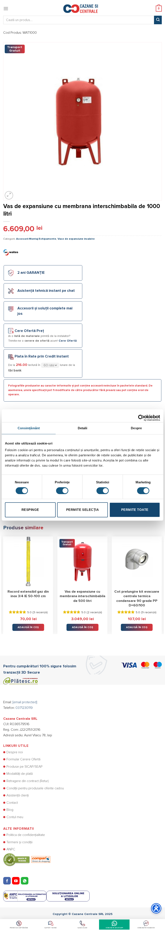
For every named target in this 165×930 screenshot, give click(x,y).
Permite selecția (82, 509)
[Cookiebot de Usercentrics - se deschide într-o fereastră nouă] (141, 415)
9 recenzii (149, 612)
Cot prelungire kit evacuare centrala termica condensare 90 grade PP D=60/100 (136, 598)
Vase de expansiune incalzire (76, 238)
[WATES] (10, 252)
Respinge (30, 509)
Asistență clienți (17, 795)
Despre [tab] (136, 428)
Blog (9, 809)
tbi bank (14, 370)
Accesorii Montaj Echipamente (36, 238)
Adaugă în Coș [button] (28, 627)
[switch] (62, 490)
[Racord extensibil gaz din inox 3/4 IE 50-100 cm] (28, 561)
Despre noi (14, 752)
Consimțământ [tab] (29, 428)
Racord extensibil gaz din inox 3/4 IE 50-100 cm (28, 594)
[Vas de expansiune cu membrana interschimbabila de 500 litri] (82, 561)
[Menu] (5, 8)
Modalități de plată (19, 773)
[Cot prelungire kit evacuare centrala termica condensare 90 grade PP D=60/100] (137, 561)
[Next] (161, 582)
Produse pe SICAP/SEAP (24, 766)
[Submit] (158, 20)
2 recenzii (94, 612)
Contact (12, 802)
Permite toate (134, 509)
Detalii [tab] (82, 428)
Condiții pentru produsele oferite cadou (35, 788)
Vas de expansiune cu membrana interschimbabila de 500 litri (82, 596)
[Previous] (3, 582)
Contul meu (14, 817)
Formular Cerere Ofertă (23, 759)
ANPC (10, 849)
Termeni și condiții (19, 842)
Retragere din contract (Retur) (27, 781)
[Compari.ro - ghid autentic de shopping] (26, 859)
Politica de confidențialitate (25, 835)
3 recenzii (40, 612)
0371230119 (24, 707)
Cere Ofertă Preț (29, 331)
